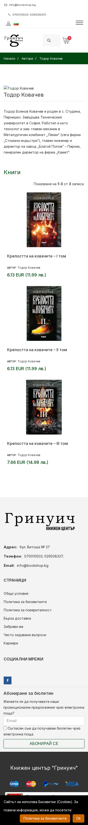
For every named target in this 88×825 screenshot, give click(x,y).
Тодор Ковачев (28, 267)
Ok (78, 818)
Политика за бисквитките (25, 602)
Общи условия (16, 593)
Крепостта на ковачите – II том (37, 349)
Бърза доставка (17, 618)
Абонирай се (44, 744)
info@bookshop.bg (22, 5)
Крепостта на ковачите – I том (36, 256)
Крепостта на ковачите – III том (37, 443)
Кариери (11, 643)
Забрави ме (13, 626)
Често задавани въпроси (25, 635)
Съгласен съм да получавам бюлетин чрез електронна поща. (41, 731)
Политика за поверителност (28, 610)
